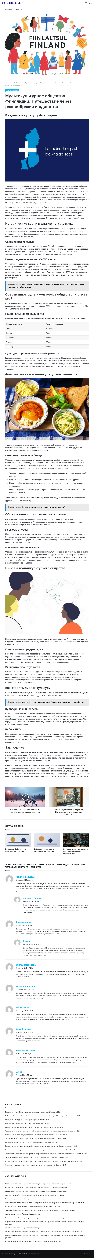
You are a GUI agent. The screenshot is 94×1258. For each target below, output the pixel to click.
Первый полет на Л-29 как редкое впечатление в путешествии (26, 1112)
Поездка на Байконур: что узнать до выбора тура (22, 1120)
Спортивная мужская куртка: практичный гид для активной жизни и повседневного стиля (36, 1131)
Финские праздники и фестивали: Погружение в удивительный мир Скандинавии (55, 1203)
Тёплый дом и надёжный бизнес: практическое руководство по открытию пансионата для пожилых (39, 1154)
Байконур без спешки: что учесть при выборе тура (22, 1123)
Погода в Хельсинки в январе (34, 1199)
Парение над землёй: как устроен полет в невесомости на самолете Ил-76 (31, 1135)
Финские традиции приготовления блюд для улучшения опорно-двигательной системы (52, 1231)
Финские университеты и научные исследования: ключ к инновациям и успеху (45, 1218)
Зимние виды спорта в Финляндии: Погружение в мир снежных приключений (44, 1184)
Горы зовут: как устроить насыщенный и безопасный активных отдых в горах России (34, 1146)
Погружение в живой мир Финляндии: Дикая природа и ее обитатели (42, 1195)
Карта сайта (88, 1254)
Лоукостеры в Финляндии (31, 1228)
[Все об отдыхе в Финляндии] (13, 3)
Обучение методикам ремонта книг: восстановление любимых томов (75, 851)
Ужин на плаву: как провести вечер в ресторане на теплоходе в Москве (30, 1138)
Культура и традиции (32, 83)
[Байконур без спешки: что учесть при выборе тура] (47, 840)
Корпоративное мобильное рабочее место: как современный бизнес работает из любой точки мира (39, 1161)
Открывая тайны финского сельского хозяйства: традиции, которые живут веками (46, 1210)
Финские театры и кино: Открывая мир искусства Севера (41, 1206)
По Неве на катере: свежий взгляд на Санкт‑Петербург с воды (27, 1142)
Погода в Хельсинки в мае (31, 1214)
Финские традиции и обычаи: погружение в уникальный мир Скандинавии (40, 1191)
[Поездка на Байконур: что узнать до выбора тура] (18, 840)
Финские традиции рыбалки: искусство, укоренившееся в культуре (38, 1241)
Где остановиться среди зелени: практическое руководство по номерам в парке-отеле (35, 1150)
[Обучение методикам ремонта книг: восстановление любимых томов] (76, 840)
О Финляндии (19, 83)
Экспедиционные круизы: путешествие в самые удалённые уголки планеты (31, 1157)
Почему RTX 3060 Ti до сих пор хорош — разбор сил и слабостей (28, 1127)
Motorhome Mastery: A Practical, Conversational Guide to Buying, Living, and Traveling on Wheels (38, 1116)
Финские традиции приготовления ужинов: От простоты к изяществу (44, 1187)
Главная (10, 83)
